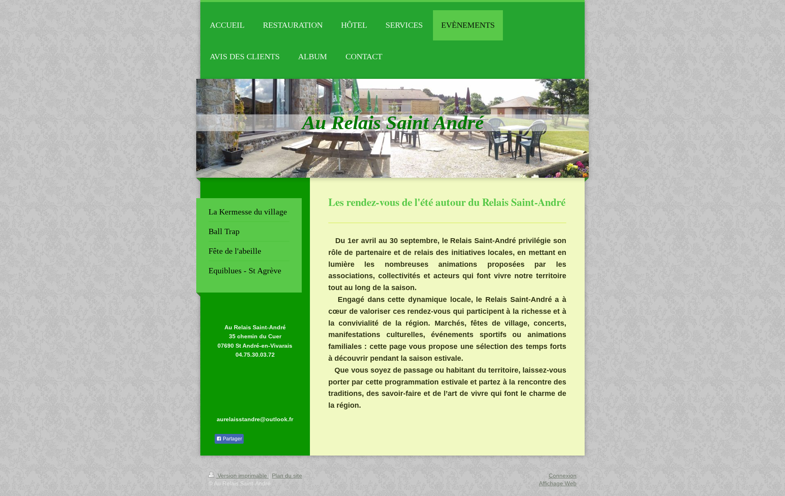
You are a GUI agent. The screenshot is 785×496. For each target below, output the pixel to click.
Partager (232, 439)
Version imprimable (242, 475)
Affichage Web (557, 483)
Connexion (562, 475)
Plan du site (287, 475)
